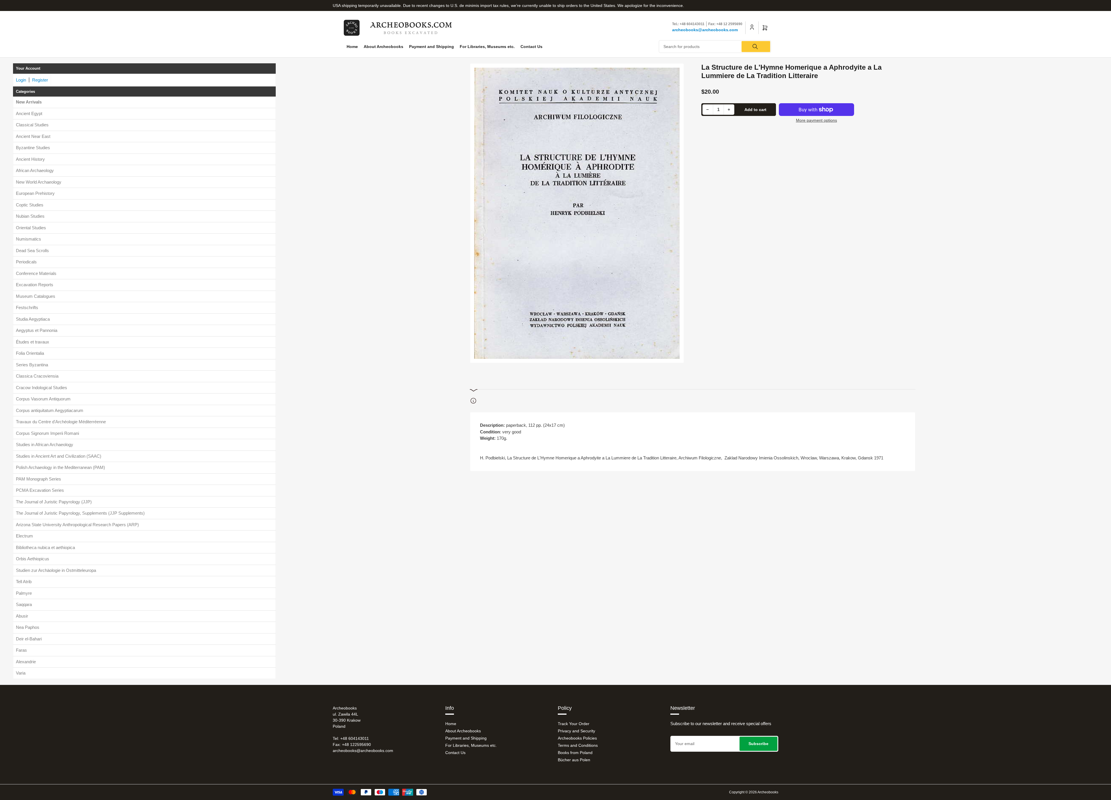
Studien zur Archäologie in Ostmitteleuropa (56, 570)
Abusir (22, 616)
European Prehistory (35, 193)
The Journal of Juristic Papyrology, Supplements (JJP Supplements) (80, 513)
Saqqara (24, 604)
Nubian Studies (30, 216)
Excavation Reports (34, 284)
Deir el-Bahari (29, 638)
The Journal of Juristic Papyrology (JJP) (54, 501)
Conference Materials (36, 273)
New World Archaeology (38, 182)
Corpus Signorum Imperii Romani (47, 433)
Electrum (24, 535)
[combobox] (715, 46)
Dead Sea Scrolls (32, 250)
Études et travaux (32, 341)
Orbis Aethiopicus (32, 558)
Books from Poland (575, 752)
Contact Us (531, 46)
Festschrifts (27, 307)
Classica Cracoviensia (37, 376)
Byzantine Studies (33, 147)
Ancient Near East (33, 136)
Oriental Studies (31, 227)
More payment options (816, 120)
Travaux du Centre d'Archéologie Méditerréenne (61, 421)
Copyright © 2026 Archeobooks (753, 792)
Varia (20, 672)
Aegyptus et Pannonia (36, 330)
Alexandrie (26, 661)
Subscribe (758, 743)
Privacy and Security (576, 731)
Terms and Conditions (578, 745)
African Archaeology (35, 170)
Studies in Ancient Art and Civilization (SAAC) (58, 456)
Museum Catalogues (35, 296)
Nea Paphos (27, 627)
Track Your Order (573, 723)
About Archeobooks (383, 46)
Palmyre (24, 593)
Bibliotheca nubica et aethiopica (45, 547)
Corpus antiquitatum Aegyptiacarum (49, 410)
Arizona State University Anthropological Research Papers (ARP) (77, 524)
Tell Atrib (24, 581)
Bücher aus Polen (574, 759)
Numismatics (28, 239)
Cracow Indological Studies (41, 387)
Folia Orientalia (30, 353)
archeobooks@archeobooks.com (705, 29)
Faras (21, 650)
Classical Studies (32, 124)
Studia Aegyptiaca (33, 319)
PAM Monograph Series (38, 478)
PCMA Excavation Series (40, 490)
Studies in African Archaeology (44, 444)
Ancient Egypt (29, 113)
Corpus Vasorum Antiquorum (43, 398)
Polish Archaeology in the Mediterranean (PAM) (60, 467)
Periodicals (26, 261)
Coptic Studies (29, 204)
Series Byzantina (32, 364)
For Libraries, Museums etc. (487, 46)
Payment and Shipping (431, 46)
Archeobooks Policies (577, 738)
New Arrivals (29, 101)
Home (352, 46)
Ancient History (30, 159)
